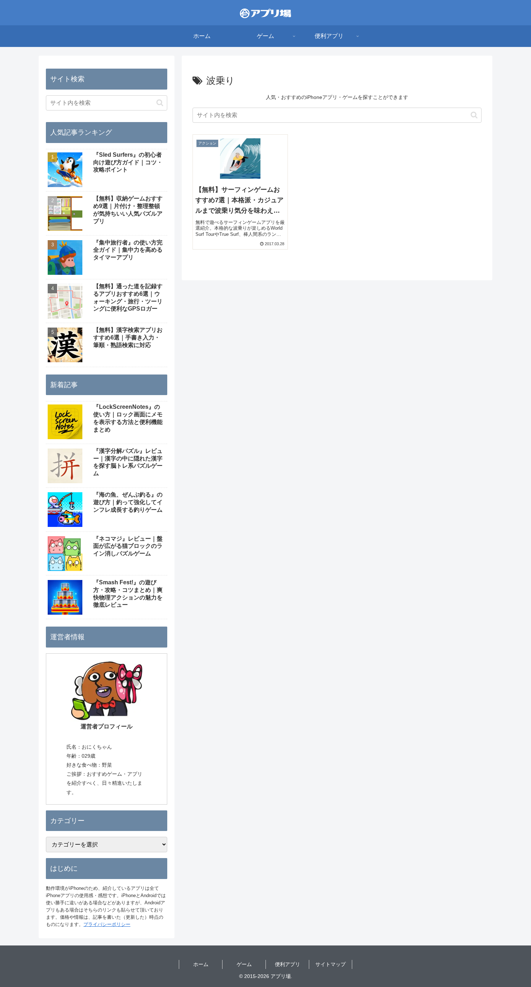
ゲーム (244, 964)
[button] (474, 115)
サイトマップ (330, 964)
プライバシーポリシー (106, 924)
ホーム (200, 964)
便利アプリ (287, 964)
